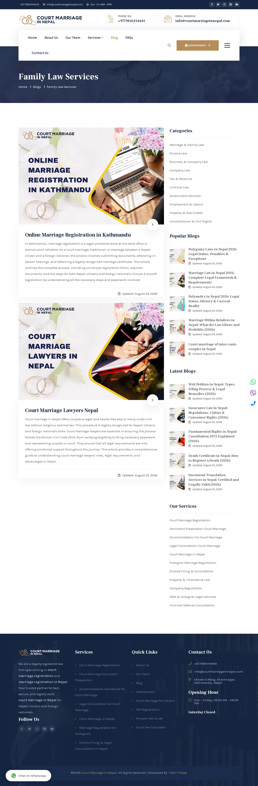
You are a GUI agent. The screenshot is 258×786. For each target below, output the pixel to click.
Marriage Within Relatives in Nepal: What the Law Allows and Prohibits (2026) (213, 325)
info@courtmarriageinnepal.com (64, 4)
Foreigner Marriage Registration (193, 563)
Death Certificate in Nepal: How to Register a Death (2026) (213, 458)
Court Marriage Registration (190, 520)
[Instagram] (224, 4)
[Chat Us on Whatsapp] (253, 382)
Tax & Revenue (181, 179)
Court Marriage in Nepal (187, 554)
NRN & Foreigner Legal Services (193, 597)
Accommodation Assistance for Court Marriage (100, 692)
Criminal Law (179, 187)
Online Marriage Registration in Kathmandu (78, 234)
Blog (114, 37)
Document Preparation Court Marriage (198, 529)
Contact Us (40, 53)
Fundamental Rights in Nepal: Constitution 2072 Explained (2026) (212, 436)
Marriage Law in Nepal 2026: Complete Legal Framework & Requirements (212, 278)
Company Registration (186, 588)
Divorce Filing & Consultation (191, 571)
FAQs (129, 37)
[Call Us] (253, 404)
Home (32, 37)
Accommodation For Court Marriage (196, 537)
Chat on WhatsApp (32, 775)
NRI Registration (148, 709)
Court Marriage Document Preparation (96, 677)
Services (94, 37)
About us (142, 665)
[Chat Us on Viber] (253, 393)
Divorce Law (178, 153)
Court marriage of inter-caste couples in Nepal (212, 346)
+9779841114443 (29, 4)
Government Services (185, 196)
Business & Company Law (189, 162)
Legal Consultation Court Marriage (195, 546)
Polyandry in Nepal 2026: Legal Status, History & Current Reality (213, 301)
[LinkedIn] (230, 4)
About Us (51, 37)
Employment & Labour (186, 204)
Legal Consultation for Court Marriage (97, 707)
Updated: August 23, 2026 (207, 263)
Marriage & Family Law (187, 145)
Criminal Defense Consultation (192, 605)
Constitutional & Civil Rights (191, 221)
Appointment (196, 45)
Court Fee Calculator (151, 727)
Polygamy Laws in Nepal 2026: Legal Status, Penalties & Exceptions (212, 254)
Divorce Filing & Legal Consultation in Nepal (93, 745)
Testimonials (145, 692)
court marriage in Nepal (37, 700)
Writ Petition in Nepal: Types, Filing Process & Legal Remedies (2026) (211, 389)
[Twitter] (218, 4)
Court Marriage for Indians (155, 700)
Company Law (180, 170)
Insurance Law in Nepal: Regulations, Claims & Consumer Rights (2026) (208, 413)
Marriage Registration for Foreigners (95, 731)
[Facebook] (212, 4)
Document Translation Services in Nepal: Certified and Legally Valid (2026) (213, 480)
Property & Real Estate (186, 213)
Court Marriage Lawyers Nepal (61, 410)
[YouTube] (236, 4)
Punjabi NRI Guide (149, 718)
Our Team (73, 37)
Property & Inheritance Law (190, 580)
